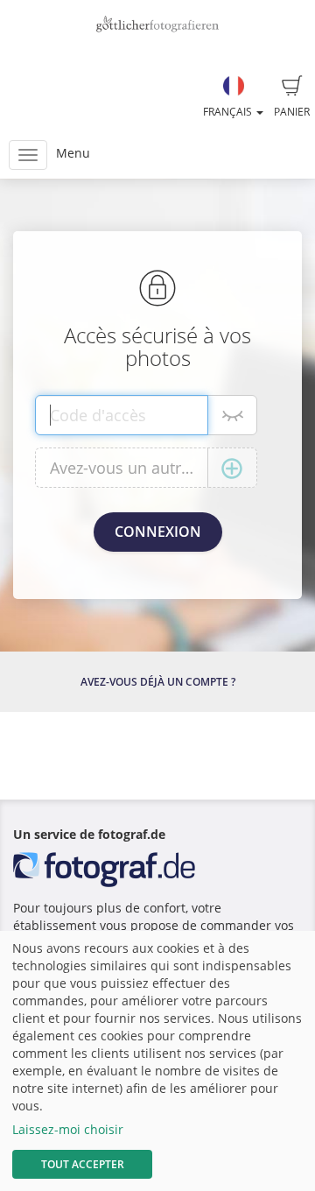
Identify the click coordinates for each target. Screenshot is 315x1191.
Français (229, 111)
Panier (292, 111)
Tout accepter (82, 1164)
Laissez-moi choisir (67, 1129)
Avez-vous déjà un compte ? (157, 681)
